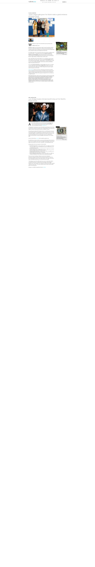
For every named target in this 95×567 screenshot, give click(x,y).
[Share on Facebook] (27, 19)
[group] (30, 40)
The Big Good (44, 125)
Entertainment (49, 0)
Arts (58, 0)
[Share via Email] (27, 21)
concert (37, 138)
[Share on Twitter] (27, 20)
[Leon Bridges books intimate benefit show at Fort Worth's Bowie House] (41, 112)
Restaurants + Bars (42, 0)
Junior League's (30, 69)
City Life (46, 0)
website (44, 167)
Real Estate (55, 0)
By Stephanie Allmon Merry (31, 17)
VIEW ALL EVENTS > (64, 139)
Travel (53, 0)
